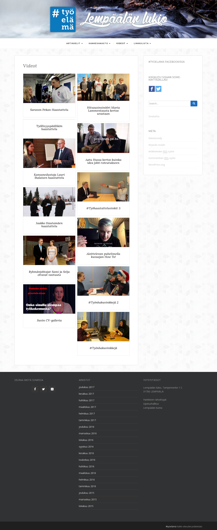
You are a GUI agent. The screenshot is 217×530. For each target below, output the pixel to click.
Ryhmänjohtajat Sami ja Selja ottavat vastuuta (49, 273)
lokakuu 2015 (86, 506)
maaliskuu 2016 (87, 473)
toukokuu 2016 (87, 459)
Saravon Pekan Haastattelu (49, 109)
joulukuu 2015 (86, 492)
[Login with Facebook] (152, 89)
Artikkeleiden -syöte (161, 151)
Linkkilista (141, 43)
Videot (121, 43)
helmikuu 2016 (87, 479)
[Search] (194, 103)
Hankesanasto (99, 43)
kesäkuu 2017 (86, 393)
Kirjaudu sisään (157, 144)
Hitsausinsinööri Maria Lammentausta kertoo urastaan (103, 110)
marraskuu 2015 (88, 499)
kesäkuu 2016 (86, 453)
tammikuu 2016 (87, 486)
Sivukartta (154, 116)
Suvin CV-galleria (49, 320)
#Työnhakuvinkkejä (103, 348)
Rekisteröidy (155, 138)
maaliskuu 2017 (87, 407)
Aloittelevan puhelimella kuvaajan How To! (103, 255)
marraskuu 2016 (88, 433)
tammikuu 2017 (87, 420)
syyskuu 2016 (86, 446)
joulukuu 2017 (86, 387)
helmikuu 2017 (87, 413)
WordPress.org (157, 164)
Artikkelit (73, 43)
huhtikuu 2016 (86, 466)
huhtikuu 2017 (86, 400)
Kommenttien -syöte (162, 158)
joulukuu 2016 (86, 426)
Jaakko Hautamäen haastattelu (49, 225)
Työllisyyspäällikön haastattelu (49, 128)
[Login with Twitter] (158, 89)
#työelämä (171, 526)
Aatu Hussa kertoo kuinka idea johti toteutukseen (103, 161)
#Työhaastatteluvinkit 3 (103, 208)
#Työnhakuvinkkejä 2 (103, 302)
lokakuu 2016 (86, 440)
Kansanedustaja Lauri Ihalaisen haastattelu (49, 176)
